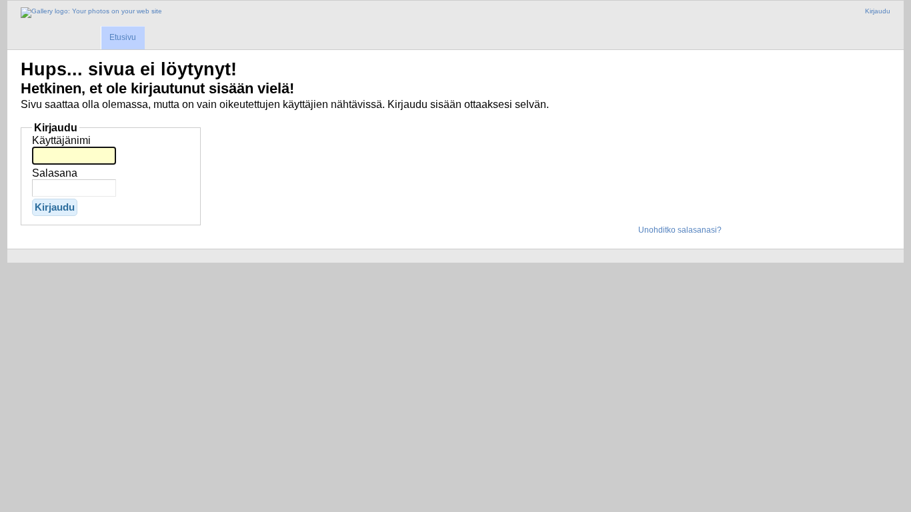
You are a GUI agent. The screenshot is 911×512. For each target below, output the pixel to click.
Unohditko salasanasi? (680, 230)
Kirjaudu (877, 11)
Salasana (54, 173)
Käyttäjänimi (61, 140)
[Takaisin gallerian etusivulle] (91, 12)
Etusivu (122, 37)
